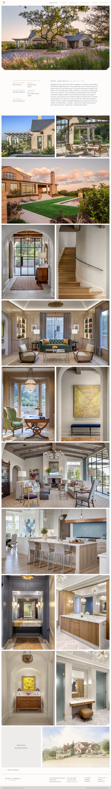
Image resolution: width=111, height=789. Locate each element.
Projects (53, 2)
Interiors (84, 2)
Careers (100, 779)
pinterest (87, 781)
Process (73, 2)
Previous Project (13, 770)
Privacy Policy (20, 787)
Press (94, 2)
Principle (92, 787)
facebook (87, 779)
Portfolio (102, 781)
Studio (64, 2)
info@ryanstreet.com (72, 781)
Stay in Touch (102, 777)
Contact (104, 2)
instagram (87, 777)
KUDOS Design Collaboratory (101, 787)
